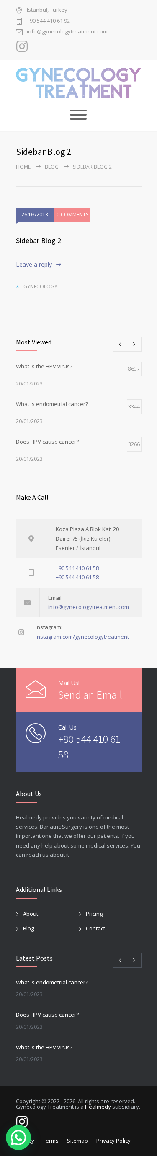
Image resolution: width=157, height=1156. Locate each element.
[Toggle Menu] (78, 115)
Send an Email (90, 694)
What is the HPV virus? (44, 1047)
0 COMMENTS (72, 214)
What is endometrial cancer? (52, 982)
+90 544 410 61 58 (77, 568)
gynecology (40, 286)
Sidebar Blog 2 (38, 240)
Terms (51, 1140)
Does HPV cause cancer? (47, 1014)
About (30, 913)
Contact (95, 928)
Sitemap (77, 1140)
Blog (52, 166)
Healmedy (98, 1106)
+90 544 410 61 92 (48, 21)
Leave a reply (34, 264)
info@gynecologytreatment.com (67, 32)
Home (23, 166)
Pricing (94, 913)
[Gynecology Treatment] (79, 83)
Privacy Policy (113, 1140)
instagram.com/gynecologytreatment (82, 636)
